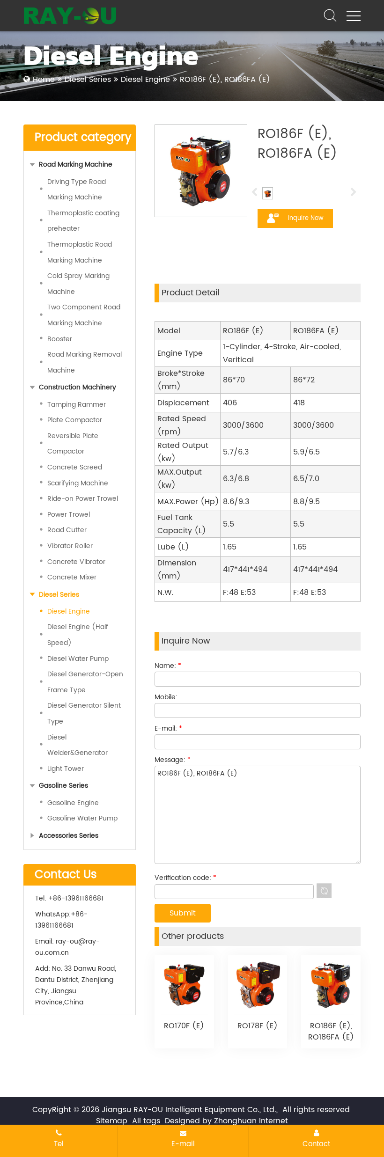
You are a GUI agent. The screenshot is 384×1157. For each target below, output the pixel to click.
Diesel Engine (145, 79)
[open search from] (330, 15)
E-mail (183, 1144)
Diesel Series (88, 79)
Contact (316, 1144)
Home (44, 79)
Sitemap (111, 1121)
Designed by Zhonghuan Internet (226, 1121)
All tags (146, 1121)
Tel (59, 1144)
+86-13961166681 (61, 920)
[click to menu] (354, 15)
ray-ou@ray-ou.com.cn (67, 947)
